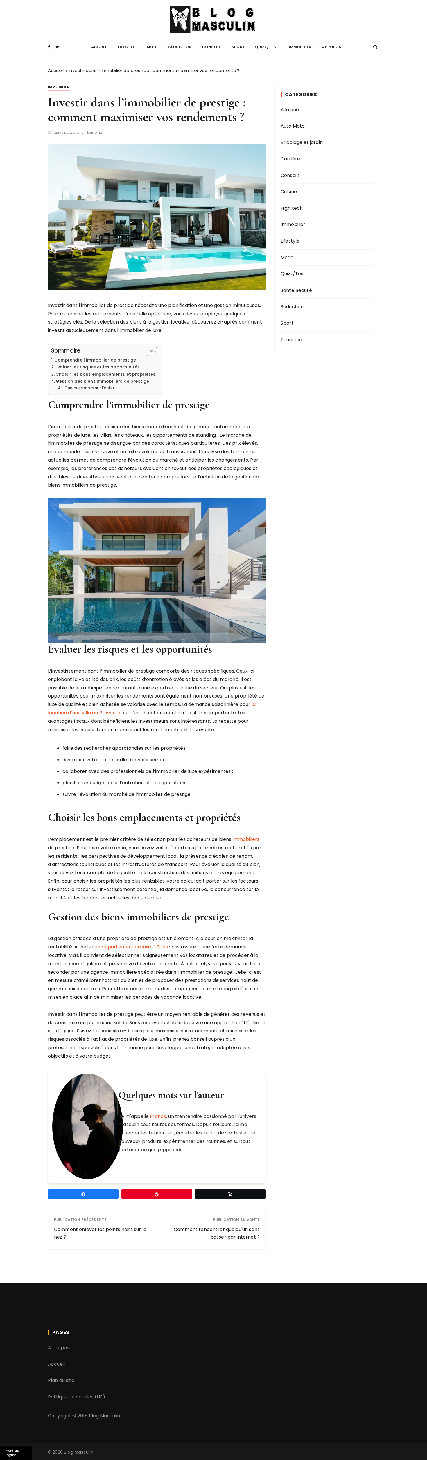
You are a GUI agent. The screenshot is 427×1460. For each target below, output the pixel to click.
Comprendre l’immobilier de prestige (95, 360)
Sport (238, 47)
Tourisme (291, 339)
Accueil (99, 47)
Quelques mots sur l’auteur (90, 388)
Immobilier (300, 47)
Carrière (290, 159)
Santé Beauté (296, 290)
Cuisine (289, 191)
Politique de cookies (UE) (76, 1397)
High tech (292, 208)
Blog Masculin (104, 1415)
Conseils (212, 47)
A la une (290, 109)
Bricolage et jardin (302, 142)
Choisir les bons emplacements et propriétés (105, 374)
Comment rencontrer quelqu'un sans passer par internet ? (217, 1233)
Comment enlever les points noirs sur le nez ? (100, 1233)
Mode (153, 47)
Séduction (180, 47)
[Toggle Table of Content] (149, 352)
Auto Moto (293, 126)
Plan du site (61, 1380)
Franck (158, 1116)
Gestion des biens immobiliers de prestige (102, 381)
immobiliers (246, 839)
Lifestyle (127, 47)
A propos (331, 47)
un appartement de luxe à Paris (131, 947)
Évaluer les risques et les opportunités (97, 367)
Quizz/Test (267, 47)
